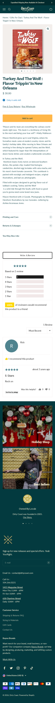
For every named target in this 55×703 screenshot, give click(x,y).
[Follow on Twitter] (11, 668)
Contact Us (7, 629)
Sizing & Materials (11, 620)
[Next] (51, 2)
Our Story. (27, 517)
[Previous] (3, 2)
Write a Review (27, 255)
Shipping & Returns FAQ (13, 615)
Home (5, 17)
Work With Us (9, 659)
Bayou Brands (37, 646)
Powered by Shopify (26, 695)
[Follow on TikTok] (32, 668)
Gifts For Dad (16, 17)
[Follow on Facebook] (4, 668)
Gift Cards (7, 625)
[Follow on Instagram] (18, 668)
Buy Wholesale (28, 106)
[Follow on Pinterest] (25, 668)
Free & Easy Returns (11, 106)
